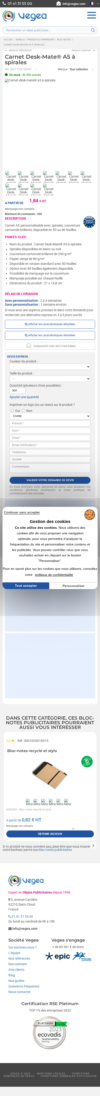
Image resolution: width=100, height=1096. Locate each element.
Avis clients (16, 969)
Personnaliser (73, 586)
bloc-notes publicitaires (55, 850)
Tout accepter (26, 585)
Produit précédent (20, 50)
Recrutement (17, 964)
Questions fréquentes (23, 986)
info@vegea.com (74, 4)
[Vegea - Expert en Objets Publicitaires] (25, 21)
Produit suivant (81, 50)
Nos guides (16, 981)
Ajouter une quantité (24, 397)
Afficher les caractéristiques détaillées (51, 324)
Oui (17, 411)
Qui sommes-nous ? (22, 947)
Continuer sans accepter (22, 512)
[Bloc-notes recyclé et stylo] (50, 775)
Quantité (16, 385)
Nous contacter (19, 992)
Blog (11, 975)
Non (29, 411)
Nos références (19, 958)
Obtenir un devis (50, 834)
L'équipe (14, 953)
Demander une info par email (54, 346)
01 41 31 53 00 (22, 916)
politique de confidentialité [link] (54, 575)
